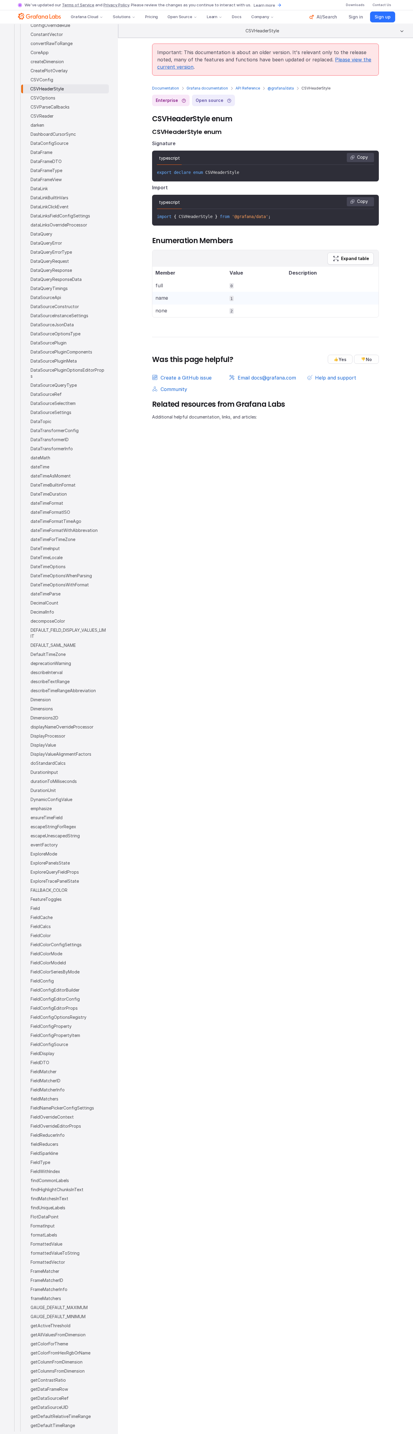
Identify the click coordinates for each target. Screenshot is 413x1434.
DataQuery (41, 233)
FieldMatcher (44, 1071)
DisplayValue (43, 745)
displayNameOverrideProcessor (62, 726)
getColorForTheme (49, 1343)
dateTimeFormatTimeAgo (56, 521)
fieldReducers (44, 1144)
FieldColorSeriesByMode (55, 971)
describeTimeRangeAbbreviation (63, 690)
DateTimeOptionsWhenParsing (61, 575)
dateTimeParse (45, 593)
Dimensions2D (44, 717)
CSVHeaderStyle (47, 88)
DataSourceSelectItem (53, 403)
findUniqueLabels (48, 1207)
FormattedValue (46, 1244)
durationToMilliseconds (54, 781)
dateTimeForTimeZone (53, 539)
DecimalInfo (42, 611)
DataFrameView (46, 179)
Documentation (165, 88)
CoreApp (40, 52)
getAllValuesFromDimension (58, 1334)
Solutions (122, 16)
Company (260, 16)
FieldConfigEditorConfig (55, 999)
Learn (212, 16)
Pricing (151, 16)
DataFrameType (46, 170)
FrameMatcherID (47, 1280)
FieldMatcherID (45, 1080)
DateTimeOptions (48, 566)
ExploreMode (44, 853)
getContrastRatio (48, 1380)
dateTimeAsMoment (51, 475)
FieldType (40, 1162)
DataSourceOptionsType (55, 333)
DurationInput (44, 772)
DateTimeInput (45, 548)
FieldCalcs (41, 926)
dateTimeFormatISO (50, 512)
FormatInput (43, 1225)
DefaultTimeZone (48, 654)
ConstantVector (47, 34)
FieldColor (41, 935)
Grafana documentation (207, 88)
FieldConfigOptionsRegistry (58, 1017)
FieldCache (42, 917)
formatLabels (44, 1234)
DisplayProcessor (48, 735)
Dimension (41, 699)
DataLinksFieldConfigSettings (60, 215)
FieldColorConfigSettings (56, 944)
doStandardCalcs (48, 763)
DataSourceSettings (51, 412)
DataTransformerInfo (52, 448)
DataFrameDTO (46, 161)
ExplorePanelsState (50, 862)
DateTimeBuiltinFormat (53, 484)
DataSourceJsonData (52, 324)
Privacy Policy (116, 4)
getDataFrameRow (49, 1389)
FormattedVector (48, 1262)
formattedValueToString (55, 1253)
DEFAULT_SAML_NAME (53, 645)
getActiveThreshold (50, 1325)
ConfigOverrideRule (50, 25)
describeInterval (47, 672)
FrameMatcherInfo (49, 1289)
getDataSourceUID (49, 1407)
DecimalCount (44, 602)
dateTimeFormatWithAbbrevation (64, 530)
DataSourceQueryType (54, 385)
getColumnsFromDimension (58, 1371)
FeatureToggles (46, 899)
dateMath (40, 457)
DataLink (39, 188)
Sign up (383, 16)
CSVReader (42, 116)
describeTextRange (50, 681)
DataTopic (41, 421)
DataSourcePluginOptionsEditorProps (67, 373)
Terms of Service (78, 4)
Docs (236, 16)
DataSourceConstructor (55, 306)
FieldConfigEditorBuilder (55, 989)
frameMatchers (46, 1298)
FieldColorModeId (48, 962)
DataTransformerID (50, 439)
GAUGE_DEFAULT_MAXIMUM (59, 1307)
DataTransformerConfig (55, 430)
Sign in (356, 16)
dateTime (40, 466)
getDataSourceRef (50, 1398)
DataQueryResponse (51, 270)
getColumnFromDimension (57, 1361)
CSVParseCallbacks (50, 106)
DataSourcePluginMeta (54, 360)
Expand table (355, 258)
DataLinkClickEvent (50, 206)
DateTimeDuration (49, 494)
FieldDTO (40, 1062)
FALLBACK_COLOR (49, 890)
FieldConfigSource (49, 1044)
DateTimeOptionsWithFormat (60, 584)
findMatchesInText (49, 1198)
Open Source (179, 16)
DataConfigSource (49, 143)
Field (35, 908)
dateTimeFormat (47, 503)
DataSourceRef (46, 394)
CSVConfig (42, 79)
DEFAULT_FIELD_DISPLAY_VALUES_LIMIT (68, 633)
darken (37, 125)
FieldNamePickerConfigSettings (62, 1107)
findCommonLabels (50, 1180)
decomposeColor (48, 621)
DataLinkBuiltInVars (49, 197)
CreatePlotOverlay (49, 70)
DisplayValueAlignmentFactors (61, 754)
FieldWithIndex (45, 1171)
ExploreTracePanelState (55, 881)
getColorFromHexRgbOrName (60, 1352)
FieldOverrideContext (52, 1116)
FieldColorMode (46, 953)
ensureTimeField (47, 817)
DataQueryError (46, 243)
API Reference (248, 88)
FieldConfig (42, 980)
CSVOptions (43, 97)
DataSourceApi (46, 297)
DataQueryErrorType (51, 252)
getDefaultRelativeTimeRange (61, 1416)
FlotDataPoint (45, 1216)
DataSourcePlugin (49, 342)
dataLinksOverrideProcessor (59, 224)
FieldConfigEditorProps (54, 1008)
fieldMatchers (44, 1098)
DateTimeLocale (47, 557)
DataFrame (41, 152)
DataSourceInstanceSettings (59, 315)
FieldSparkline (44, 1153)
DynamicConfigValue (51, 799)
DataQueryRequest (50, 261)
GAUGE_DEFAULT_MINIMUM (58, 1316)
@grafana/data (281, 88)
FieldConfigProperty (51, 1026)
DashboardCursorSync (53, 134)
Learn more (264, 5)
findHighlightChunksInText (57, 1189)
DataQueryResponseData (56, 279)
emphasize (41, 808)
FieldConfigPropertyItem (55, 1035)
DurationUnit (43, 790)
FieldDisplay (42, 1053)
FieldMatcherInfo (48, 1089)
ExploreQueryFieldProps (55, 872)
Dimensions (42, 708)
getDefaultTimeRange (53, 1425)
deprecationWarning (51, 663)
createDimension (47, 61)
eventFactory (44, 844)
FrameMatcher (45, 1271)
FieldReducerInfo (48, 1135)
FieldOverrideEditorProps (56, 1126)
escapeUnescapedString (55, 835)
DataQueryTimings (49, 288)
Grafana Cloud (84, 16)
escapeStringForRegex (53, 826)
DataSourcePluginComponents (61, 351)
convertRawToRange (52, 43)
